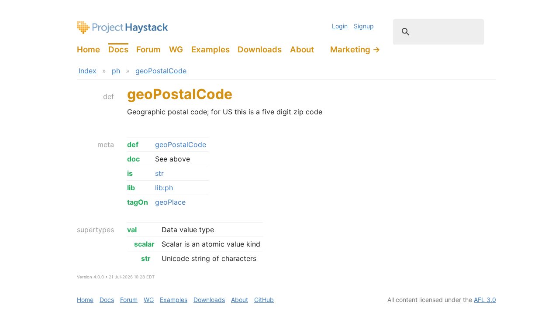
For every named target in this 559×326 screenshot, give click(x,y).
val (132, 229)
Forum (148, 50)
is (130, 173)
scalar (144, 244)
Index (88, 70)
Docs (118, 50)
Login (340, 26)
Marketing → (355, 50)
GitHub (264, 299)
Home (88, 50)
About (302, 50)
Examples (210, 50)
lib (131, 187)
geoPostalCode (160, 70)
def (108, 96)
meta (105, 144)
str (159, 173)
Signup (364, 26)
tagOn (137, 202)
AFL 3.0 (485, 299)
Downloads (260, 50)
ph (116, 70)
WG (176, 50)
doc (133, 158)
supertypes (95, 229)
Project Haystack (122, 27)
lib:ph (164, 187)
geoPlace (170, 202)
